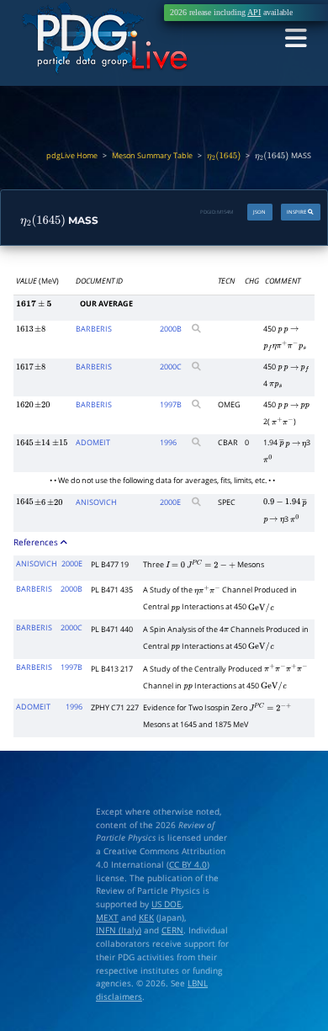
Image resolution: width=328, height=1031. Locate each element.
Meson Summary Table (152, 155)
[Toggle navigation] (295, 39)
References (37, 542)
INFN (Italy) (118, 930)
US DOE (166, 904)
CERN (172, 930)
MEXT (107, 917)
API (254, 12)
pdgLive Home (72, 155)
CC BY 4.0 (188, 864)
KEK (146, 917)
